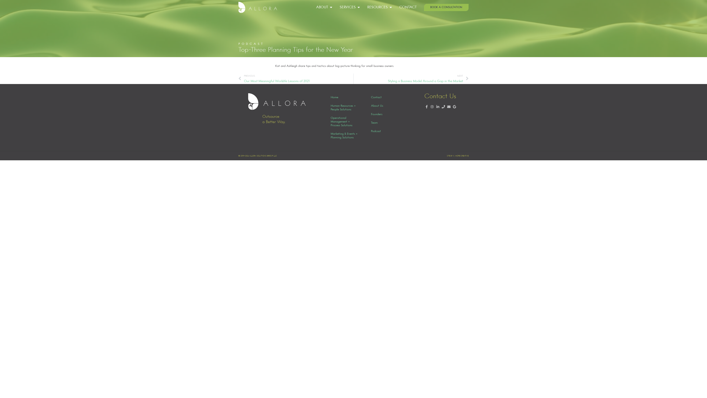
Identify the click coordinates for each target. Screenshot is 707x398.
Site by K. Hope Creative (458, 156)
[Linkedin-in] (437, 106)
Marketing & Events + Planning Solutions (344, 135)
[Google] (454, 106)
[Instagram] (432, 106)
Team (374, 122)
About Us (377, 105)
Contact (408, 7)
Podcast (376, 131)
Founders (376, 114)
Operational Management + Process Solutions (341, 122)
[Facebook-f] (426, 106)
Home (334, 97)
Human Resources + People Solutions (343, 107)
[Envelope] (448, 106)
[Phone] (443, 106)
